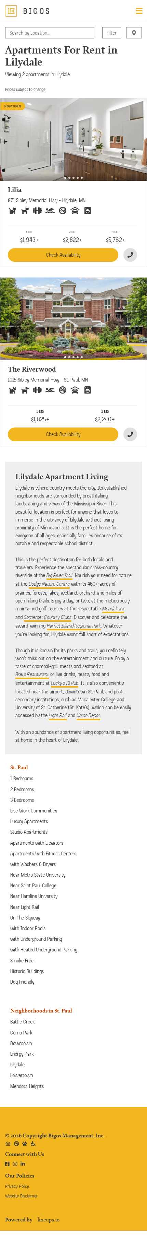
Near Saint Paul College (33, 885)
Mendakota (113, 608)
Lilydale (17, 1064)
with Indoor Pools (27, 928)
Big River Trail (59, 575)
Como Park (21, 1032)
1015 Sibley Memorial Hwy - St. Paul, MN (48, 379)
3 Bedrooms (22, 800)
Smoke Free (22, 960)
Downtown (21, 1043)
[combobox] (10, 33)
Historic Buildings (27, 971)
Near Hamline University (33, 896)
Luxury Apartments (29, 821)
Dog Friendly (22, 982)
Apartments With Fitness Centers (43, 853)
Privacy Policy (17, 1186)
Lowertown (21, 1075)
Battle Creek (22, 1021)
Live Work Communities (33, 810)
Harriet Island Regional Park (74, 625)
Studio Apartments (29, 832)
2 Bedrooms (22, 789)
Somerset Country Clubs (47, 617)
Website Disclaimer (21, 1196)
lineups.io (49, 1220)
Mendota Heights (27, 1086)
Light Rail (58, 715)
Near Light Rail (24, 907)
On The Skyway (25, 917)
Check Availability (63, 254)
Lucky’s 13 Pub (64, 683)
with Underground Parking (36, 939)
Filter (112, 33)
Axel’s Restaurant (32, 674)
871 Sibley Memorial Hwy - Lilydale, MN (46, 200)
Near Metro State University (37, 874)
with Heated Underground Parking (43, 949)
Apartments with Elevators (36, 843)
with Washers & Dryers (33, 864)
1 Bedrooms (21, 778)
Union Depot (88, 715)
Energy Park (22, 1054)
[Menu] (139, 11)
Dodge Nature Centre (49, 584)
